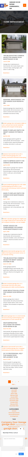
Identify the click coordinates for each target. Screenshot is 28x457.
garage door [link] (8, 424)
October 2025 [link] (14, 402)
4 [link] (18, 381)
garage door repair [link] (14, 428)
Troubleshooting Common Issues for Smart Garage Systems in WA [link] (13, 259)
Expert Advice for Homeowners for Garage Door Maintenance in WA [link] (13, 227)
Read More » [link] (6, 73)
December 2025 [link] (14, 399)
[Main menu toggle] (24, 5)
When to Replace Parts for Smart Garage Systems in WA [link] (13, 132)
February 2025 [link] (14, 404)
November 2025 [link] (14, 400)
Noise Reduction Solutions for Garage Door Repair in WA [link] (13, 292)
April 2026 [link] (14, 392)
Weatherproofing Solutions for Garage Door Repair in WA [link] (11, 324)
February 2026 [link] (14, 395)
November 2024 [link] (14, 406)
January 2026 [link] (14, 397)
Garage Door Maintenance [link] (21, 424)
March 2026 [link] (14, 393)
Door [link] (15, 422)
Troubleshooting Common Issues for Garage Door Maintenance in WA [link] (13, 57)
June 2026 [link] (14, 390)
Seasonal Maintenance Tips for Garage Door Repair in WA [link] (14, 101)
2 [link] (12, 381)
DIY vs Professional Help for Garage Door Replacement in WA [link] (12, 355)
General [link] (14, 411)
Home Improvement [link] (14, 412)
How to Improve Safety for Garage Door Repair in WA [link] (13, 161)
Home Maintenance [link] (14, 414)
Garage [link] (22, 422)
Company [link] (6, 422)
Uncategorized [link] (14, 416)
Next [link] (14, 384)
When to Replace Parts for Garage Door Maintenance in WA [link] (13, 195)
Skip (16, 454)
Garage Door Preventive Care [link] (13, 426)
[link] (2, 6)
